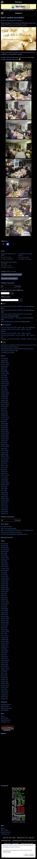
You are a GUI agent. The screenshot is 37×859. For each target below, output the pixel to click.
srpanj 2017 (4, 467)
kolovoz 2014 (4, 505)
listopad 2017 (5, 461)
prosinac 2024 (5, 373)
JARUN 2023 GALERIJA (26, 843)
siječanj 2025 (4, 371)
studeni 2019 (4, 435)
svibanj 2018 (4, 452)
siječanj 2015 (4, 498)
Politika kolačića (7, 851)
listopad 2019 (5, 437)
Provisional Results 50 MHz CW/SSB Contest (13, 310)
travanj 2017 (4, 471)
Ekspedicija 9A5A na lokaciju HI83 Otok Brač (24, 840)
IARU (4, 303)
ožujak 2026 (4, 360)
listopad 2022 (5, 394)
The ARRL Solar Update (7, 352)
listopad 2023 (5, 385)
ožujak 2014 (4, 513)
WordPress (14, 857)
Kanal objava (4, 718)
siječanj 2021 (4, 415)
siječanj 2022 (4, 402)
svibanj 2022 (4, 396)
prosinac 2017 (5, 458)
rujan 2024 (4, 375)
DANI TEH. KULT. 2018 (9, 837)
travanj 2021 (4, 412)
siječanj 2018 (4, 456)
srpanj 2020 (4, 419)
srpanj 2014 (4, 507)
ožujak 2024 (4, 379)
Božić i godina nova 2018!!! (12, 18)
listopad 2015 (5, 484)
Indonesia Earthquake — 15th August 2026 (13, 317)
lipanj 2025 (4, 370)
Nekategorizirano (6, 704)
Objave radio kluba (11, 271)
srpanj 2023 (4, 389)
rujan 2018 (4, 448)
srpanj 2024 (4, 377)
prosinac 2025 (5, 364)
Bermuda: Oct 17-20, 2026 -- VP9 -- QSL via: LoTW (15, 333)
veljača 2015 (4, 496)
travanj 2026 (4, 358)
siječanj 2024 (4, 381)
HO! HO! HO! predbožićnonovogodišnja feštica (14, 534)
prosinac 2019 (5, 433)
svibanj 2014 (4, 509)
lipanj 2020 (4, 421)
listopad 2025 (5, 366)
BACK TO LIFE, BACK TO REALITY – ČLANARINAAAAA (17, 530)
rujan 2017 (4, 463)
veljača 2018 (4, 454)
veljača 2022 (4, 400)
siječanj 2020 (4, 431)
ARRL (4, 342)
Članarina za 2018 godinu (9, 278)
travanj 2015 (4, 492)
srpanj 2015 (4, 488)
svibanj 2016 (4, 479)
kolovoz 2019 (4, 439)
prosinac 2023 (5, 383)
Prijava (3, 716)
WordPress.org (5, 722)
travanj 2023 (4, 391)
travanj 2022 (4, 398)
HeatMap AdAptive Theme (24, 857)
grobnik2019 (15, 843)
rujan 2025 (4, 368)
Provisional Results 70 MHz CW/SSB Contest (13, 306)
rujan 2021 (4, 408)
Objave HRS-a (5, 706)
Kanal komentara (6, 720)
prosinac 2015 (5, 483)
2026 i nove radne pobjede (8, 528)
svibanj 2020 (4, 423)
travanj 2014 (4, 511)
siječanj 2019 (4, 444)
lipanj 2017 (4, 469)
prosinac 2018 (5, 446)
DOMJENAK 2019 (6, 840)
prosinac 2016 (5, 475)
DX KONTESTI (7, 325)
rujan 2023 (4, 387)
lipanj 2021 (4, 410)
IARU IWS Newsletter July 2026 (10, 321)
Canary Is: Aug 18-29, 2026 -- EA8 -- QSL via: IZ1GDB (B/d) (18, 327)
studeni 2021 (4, 406)
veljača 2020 (4, 429)
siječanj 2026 (4, 362)
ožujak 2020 (4, 427)
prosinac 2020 (5, 417)
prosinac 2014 (5, 500)
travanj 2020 (4, 425)
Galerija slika (7, 843)
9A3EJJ (20, 20)
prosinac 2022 (5, 393)
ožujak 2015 (4, 494)
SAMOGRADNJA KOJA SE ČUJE (11, 274)
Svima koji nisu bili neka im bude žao (11, 532)
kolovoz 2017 (4, 465)
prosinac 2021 (5, 404)
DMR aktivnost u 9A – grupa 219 (25, 837)
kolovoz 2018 (4, 450)
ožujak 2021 (4, 414)
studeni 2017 (4, 460)
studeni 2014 (4, 502)
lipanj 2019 (4, 442)
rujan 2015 (4, 486)
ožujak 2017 (4, 473)
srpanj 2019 (4, 440)
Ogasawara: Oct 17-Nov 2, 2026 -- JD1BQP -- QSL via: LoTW (18, 339)
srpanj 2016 (4, 477)
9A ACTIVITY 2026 (6, 526)
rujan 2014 (4, 504)
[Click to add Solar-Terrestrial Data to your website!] (19, 822)
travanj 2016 (4, 481)
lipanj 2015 (4, 490)
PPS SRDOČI (5, 710)
